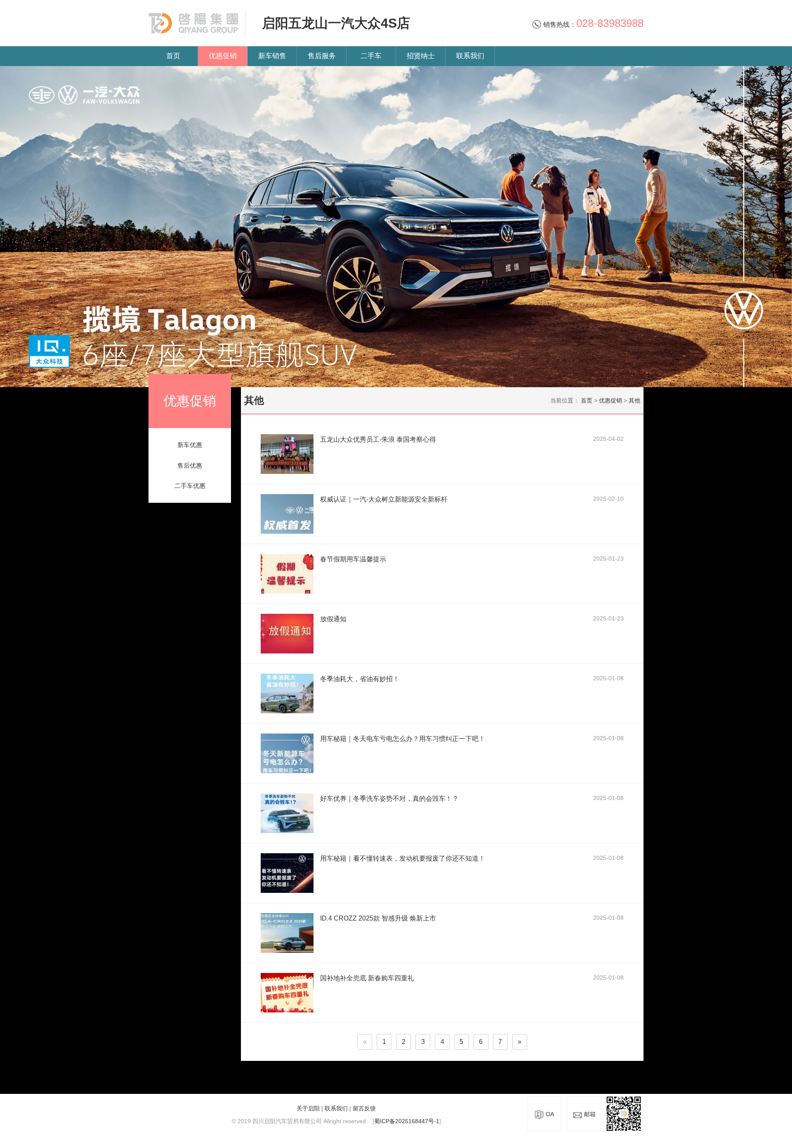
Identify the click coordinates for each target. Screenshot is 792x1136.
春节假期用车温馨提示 (353, 559)
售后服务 (322, 56)
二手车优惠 (189, 485)
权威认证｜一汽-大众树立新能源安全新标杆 (384, 499)
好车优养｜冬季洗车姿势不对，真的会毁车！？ (389, 798)
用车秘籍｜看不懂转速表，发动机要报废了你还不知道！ (402, 858)
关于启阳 (308, 1108)
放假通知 (333, 618)
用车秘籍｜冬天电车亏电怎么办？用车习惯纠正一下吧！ (402, 738)
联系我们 (470, 56)
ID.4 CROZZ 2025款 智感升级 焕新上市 (378, 918)
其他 (634, 400)
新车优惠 (189, 444)
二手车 (371, 56)
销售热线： (593, 24)
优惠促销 (223, 56)
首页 (173, 56)
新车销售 (272, 56)
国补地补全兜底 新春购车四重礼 (367, 978)
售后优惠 (189, 465)
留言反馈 (364, 1108)
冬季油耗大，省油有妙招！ (359, 678)
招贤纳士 (421, 56)
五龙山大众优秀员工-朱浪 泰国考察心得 (378, 439)
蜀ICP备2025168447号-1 (406, 1121)
